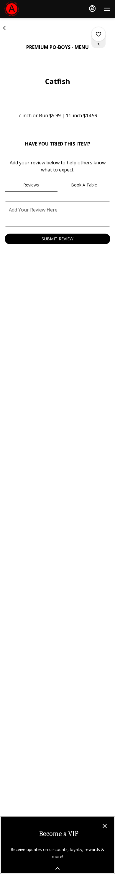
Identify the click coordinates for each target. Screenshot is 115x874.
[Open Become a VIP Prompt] (57, 868)
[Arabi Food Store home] (31, 8)
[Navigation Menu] (107, 9)
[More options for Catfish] (98, 34)
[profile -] (92, 8)
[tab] (31, 185)
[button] (7, 28)
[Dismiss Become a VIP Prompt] (105, 826)
